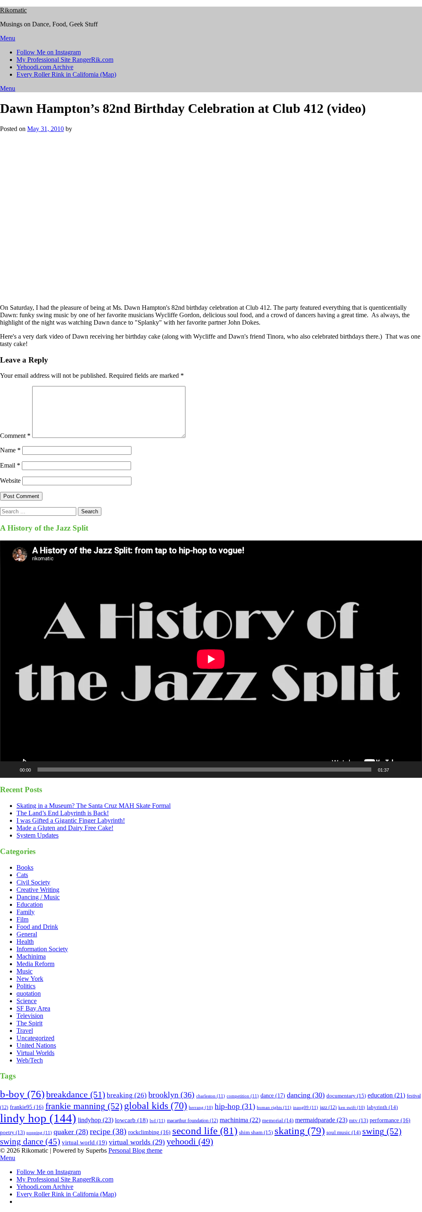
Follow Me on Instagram (48, 52)
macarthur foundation (192, 1120)
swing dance (30, 1141)
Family (25, 911)
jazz (328, 1107)
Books (24, 867)
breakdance (75, 1094)
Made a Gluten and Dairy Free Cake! (64, 827)
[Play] (11, 769)
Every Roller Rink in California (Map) (66, 74)
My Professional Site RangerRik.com (64, 59)
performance (390, 1120)
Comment (15, 435)
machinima (240, 1119)
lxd (157, 1120)
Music (24, 971)
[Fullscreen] (411, 769)
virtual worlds (137, 1142)
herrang (201, 1107)
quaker (71, 1132)
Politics (25, 986)
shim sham (256, 1132)
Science (26, 1000)
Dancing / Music (38, 897)
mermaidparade (321, 1120)
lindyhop (95, 1120)
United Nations (36, 1045)
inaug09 (305, 1107)
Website (10, 480)
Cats (22, 874)
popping (39, 1132)
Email (10, 465)
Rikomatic (13, 10)
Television (29, 1015)
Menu (7, 38)
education (386, 1095)
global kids (155, 1105)
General (26, 934)
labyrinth (382, 1107)
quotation (28, 993)
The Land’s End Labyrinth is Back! (62, 813)
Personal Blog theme (135, 1150)
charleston (210, 1095)
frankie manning (83, 1106)
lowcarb (131, 1120)
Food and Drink (37, 926)
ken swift (351, 1107)
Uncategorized (35, 1037)
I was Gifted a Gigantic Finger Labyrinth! (70, 820)
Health (25, 941)
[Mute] (398, 769)
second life (204, 1130)
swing (381, 1131)
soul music (343, 1132)
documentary (346, 1096)
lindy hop (38, 1118)
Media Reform (35, 963)
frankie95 (27, 1107)
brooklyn (171, 1094)
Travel (24, 1030)
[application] (211, 659)
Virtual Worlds (35, 1052)
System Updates (37, 835)
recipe (108, 1131)
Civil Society (33, 882)
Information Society (42, 948)
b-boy (22, 1094)
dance (272, 1095)
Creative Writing (37, 889)
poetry (12, 1132)
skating (299, 1130)
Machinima (31, 956)
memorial (277, 1120)
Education (29, 904)
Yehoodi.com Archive (44, 66)
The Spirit (29, 1023)
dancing (306, 1095)
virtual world (84, 1142)
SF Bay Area (33, 1008)
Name (10, 450)
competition (243, 1095)
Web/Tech (29, 1060)
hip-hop (235, 1106)
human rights (274, 1107)
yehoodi (189, 1141)
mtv (358, 1120)
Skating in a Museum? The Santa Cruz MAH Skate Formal (93, 805)
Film (22, 919)
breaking (127, 1095)
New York (29, 978)
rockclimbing (149, 1132)
